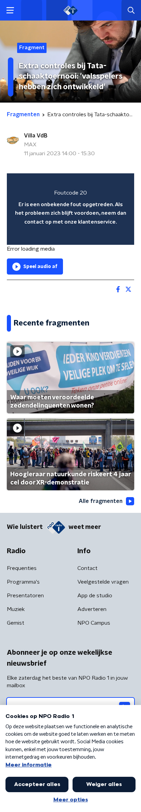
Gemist (15, 623)
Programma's (23, 582)
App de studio (94, 595)
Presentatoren (25, 595)
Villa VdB (35, 135)
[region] (70, 209)
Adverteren (91, 609)
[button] (10, 10)
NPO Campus (93, 623)
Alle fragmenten (101, 501)
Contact (87, 568)
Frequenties (22, 568)
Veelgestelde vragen (103, 582)
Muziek (16, 609)
